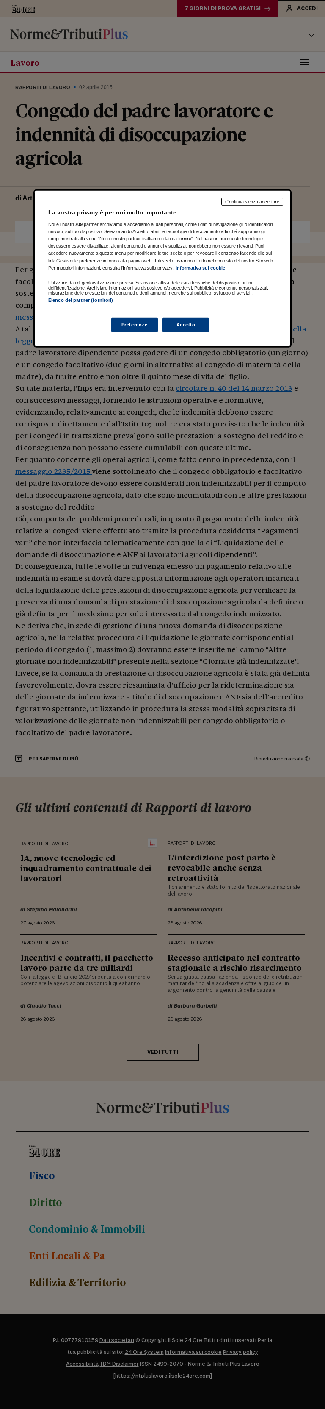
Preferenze (134, 324)
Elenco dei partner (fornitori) (80, 299)
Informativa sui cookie (200, 267)
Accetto (186, 324)
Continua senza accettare (252, 201)
